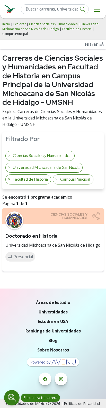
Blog (53, 340)
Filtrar (92, 44)
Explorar (19, 24)
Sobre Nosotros (53, 350)
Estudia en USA (53, 321)
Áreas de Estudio (53, 302)
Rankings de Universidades (53, 331)
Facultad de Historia (77, 29)
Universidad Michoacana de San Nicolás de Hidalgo (52, 245)
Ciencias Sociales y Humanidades (53, 24)
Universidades (53, 312)
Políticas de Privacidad (82, 403)
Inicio (6, 24)
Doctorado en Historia (31, 236)
